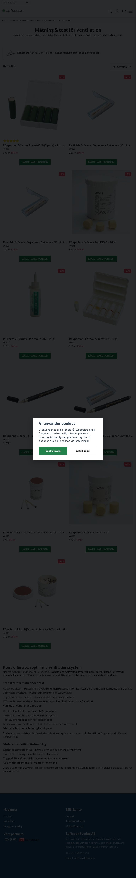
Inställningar (83, 451)
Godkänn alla (53, 451)
